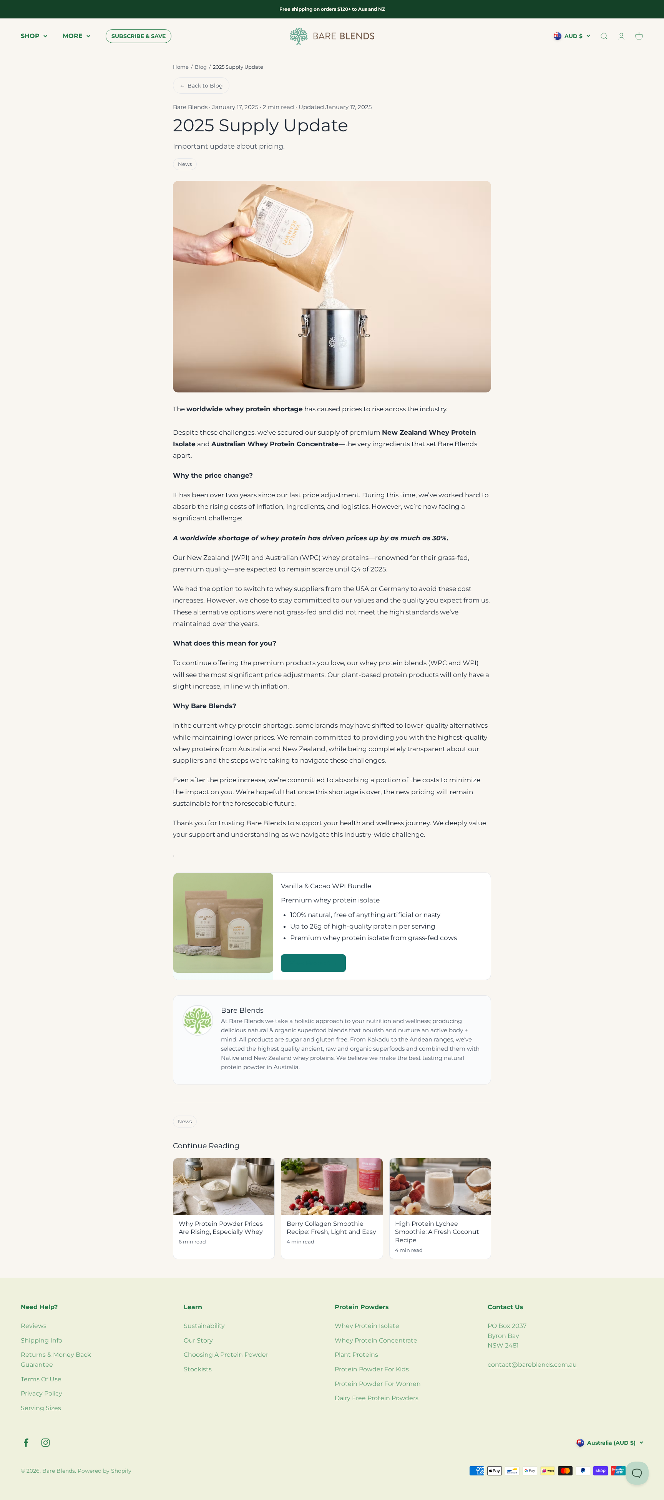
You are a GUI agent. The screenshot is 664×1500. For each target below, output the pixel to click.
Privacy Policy (41, 1393)
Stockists (198, 1369)
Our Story (198, 1340)
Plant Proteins (356, 1354)
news (185, 164)
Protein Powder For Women (378, 1383)
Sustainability (204, 1325)
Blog (201, 67)
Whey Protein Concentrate (376, 1340)
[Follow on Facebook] (26, 1442)
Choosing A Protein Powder (226, 1354)
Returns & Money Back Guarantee (56, 1359)
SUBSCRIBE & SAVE (138, 36)
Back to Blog (201, 85)
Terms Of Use (41, 1379)
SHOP (30, 36)
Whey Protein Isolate (367, 1325)
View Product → (313, 963)
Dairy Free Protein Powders (376, 1398)
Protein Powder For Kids (372, 1369)
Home (181, 67)
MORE (73, 36)
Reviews (33, 1325)
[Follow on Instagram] (45, 1442)
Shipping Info (41, 1340)
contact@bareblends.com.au (532, 1364)
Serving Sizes (41, 1408)
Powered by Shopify (104, 1470)
